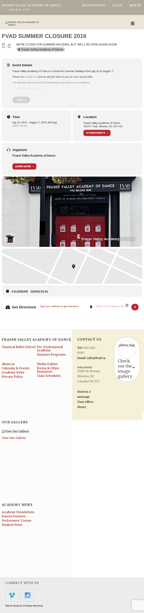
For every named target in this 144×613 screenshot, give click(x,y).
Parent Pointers (14, 516)
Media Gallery (47, 364)
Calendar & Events (16, 368)
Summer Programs (51, 354)
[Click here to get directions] (135, 307)
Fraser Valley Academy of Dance (33, 155)
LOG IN (117, 5)
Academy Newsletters (18, 512)
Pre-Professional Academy (50, 348)
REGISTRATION (93, 5)
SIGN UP (135, 5)
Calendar (20, 291)
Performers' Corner (16, 521)
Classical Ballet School (19, 347)
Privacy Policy (12, 377)
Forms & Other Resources (48, 370)
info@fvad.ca (96, 358)
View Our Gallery (14, 438)
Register (21, 94)
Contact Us (31, 76)
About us (8, 364)
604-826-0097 (19, 9)
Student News (12, 525)
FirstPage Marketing (33, 605)
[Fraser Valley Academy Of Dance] (57, 23)
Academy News (13, 372)
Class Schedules (49, 376)
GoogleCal (40, 291)
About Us (35, 88)
